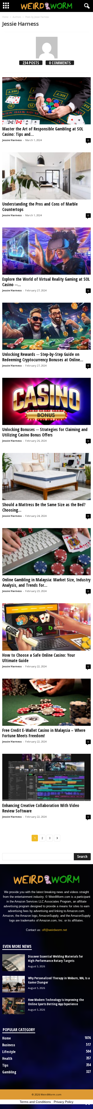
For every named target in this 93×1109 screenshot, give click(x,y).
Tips (5, 1065)
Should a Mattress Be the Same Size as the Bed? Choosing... (44, 507)
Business (8, 1044)
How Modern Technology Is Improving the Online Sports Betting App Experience (56, 1002)
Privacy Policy (63, 1102)
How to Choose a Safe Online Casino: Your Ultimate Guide (38, 658)
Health (7, 1058)
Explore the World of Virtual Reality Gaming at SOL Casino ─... (46, 282)
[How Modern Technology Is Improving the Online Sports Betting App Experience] (13, 1006)
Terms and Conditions (35, 1102)
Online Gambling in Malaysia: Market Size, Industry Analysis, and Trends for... (46, 582)
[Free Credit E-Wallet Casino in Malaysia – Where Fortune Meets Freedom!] (46, 702)
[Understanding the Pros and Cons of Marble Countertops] (46, 176)
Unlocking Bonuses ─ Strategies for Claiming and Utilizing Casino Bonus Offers (45, 432)
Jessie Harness (12, 140)
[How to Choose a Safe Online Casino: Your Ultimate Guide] (46, 626)
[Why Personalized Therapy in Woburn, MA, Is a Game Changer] (13, 984)
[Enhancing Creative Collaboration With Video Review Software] (46, 777)
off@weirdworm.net (54, 930)
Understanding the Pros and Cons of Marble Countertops (40, 206)
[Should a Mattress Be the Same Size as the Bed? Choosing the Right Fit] (46, 476)
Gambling (9, 1072)
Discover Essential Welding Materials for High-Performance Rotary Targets (55, 958)
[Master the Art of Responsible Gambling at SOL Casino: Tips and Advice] (46, 100)
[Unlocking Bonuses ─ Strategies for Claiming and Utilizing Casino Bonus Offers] (46, 401)
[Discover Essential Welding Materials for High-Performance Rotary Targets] (13, 962)
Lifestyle (9, 1051)
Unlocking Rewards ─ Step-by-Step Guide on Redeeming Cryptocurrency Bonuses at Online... (42, 357)
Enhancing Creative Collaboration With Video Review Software (40, 808)
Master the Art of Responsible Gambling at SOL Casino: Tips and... (42, 131)
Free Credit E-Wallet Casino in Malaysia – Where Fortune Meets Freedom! (43, 733)
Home (5, 17)
